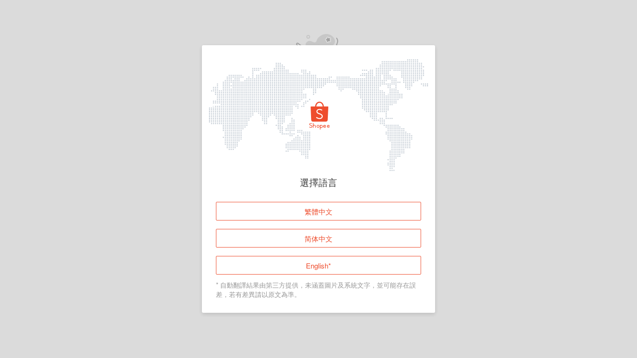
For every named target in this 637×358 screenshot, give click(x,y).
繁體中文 (318, 211)
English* (318, 265)
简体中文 (318, 238)
